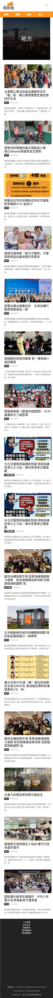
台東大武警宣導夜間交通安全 (23, 795)
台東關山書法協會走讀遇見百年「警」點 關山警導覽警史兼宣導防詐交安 (26, 95)
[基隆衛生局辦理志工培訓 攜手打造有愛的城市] (28, 828)
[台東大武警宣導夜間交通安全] (28, 779)
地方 (6, 103)
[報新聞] (8, 5)
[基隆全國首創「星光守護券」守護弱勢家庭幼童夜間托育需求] (28, 238)
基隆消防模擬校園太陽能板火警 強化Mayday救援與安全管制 (26, 149)
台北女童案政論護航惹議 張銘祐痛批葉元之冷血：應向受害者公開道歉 (26, 467)
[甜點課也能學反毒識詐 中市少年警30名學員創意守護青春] (28, 881)
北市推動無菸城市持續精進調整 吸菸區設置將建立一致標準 (26, 634)
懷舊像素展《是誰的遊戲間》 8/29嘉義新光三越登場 (27, 413)
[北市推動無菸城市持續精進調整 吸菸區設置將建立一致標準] (28, 617)
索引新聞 (8, 587)
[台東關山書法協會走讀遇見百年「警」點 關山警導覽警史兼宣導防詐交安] (28, 76)
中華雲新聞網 (9, 475)
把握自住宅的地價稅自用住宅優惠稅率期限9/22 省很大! (26, 202)
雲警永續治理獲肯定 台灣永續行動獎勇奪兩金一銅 (26, 307)
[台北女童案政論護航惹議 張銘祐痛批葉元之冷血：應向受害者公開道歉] (28, 448)
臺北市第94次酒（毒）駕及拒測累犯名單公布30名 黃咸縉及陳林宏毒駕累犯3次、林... (27, 686)
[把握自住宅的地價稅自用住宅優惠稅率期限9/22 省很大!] (28, 185)
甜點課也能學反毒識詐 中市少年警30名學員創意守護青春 (26, 898)
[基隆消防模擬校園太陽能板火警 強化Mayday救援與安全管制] (28, 132)
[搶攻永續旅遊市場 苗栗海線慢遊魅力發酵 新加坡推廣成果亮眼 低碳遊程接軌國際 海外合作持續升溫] (28, 561)
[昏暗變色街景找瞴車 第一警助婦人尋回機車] (28, 343)
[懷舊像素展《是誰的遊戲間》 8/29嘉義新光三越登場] (28, 396)
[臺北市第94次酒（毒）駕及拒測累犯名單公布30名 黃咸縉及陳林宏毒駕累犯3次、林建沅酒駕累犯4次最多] (28, 667)
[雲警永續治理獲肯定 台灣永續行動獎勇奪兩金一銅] (28, 290)
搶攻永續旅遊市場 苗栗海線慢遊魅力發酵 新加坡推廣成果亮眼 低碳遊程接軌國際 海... (26, 580)
